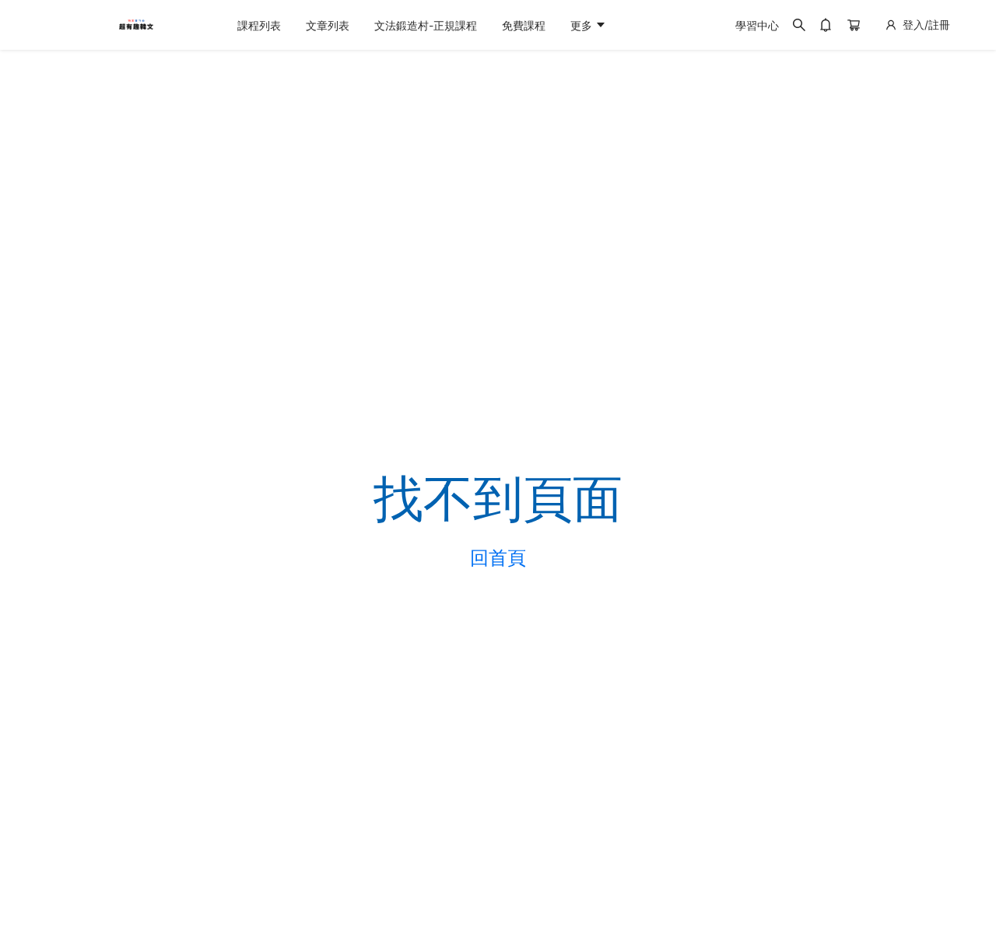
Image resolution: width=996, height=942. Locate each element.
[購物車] (853, 24)
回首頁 (498, 558)
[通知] (825, 24)
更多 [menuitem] (582, 25)
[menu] (474, 25)
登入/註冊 (926, 24)
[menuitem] (259, 26)
